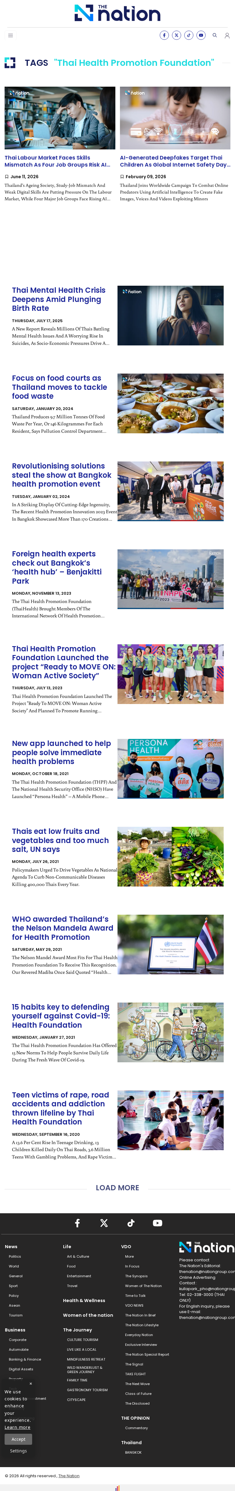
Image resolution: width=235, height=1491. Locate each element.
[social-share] (164, 35)
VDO (126, 1247)
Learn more (18, 1427)
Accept (18, 1439)
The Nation (69, 1476)
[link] (60, 149)
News (11, 1247)
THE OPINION (135, 1418)
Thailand (131, 1443)
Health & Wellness (84, 1300)
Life (67, 1247)
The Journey (77, 1330)
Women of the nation (88, 1315)
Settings (18, 1451)
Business (15, 1330)
